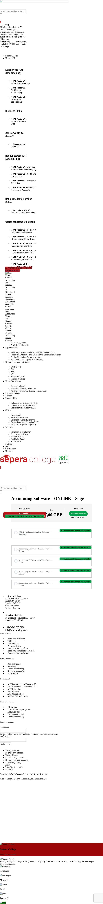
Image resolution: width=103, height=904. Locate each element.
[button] (51, 50)
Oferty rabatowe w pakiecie (20, 221)
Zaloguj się (79, 517)
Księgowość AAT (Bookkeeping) (14, 71)
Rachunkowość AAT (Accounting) (16, 157)
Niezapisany (24, 513)
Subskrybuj (5, 744)
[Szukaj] (1, 14)
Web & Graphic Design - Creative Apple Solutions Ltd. (23, 779)
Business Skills (13, 111)
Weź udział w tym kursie (78, 513)
